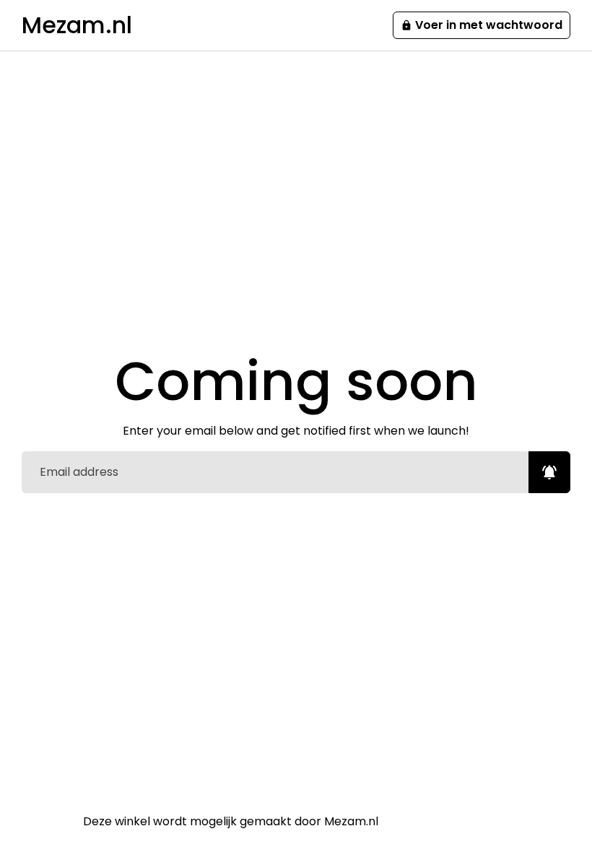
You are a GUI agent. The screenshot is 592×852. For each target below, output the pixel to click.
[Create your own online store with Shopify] (413, 821)
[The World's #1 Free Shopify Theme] (479, 821)
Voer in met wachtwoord (481, 25)
